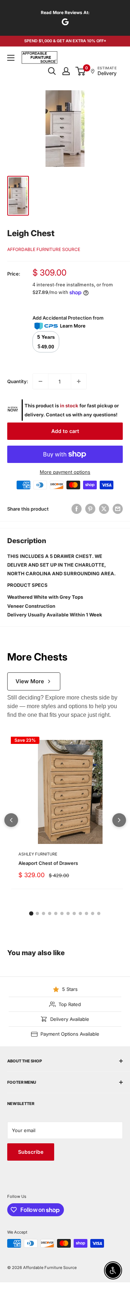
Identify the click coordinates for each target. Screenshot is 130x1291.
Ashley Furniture (37, 854)
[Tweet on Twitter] (104, 509)
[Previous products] (11, 820)
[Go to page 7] (68, 913)
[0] (80, 71)
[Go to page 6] (62, 913)
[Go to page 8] (74, 913)
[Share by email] (118, 509)
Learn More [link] (73, 326)
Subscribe (30, 1152)
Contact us (58, 414)
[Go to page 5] (55, 913)
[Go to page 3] (43, 913)
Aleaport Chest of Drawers (48, 863)
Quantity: (17, 381)
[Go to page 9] (80, 913)
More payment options (65, 472)
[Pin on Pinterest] (90, 509)
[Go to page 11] (92, 913)
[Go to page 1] (31, 913)
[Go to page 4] (49, 913)
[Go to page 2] (37, 913)
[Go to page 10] (86, 913)
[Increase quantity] (78, 381)
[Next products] (119, 820)
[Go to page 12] (98, 913)
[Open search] (52, 71)
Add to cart (65, 431)
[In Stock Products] (12, 410)
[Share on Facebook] (77, 509)
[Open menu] (10, 58)
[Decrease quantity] (40, 381)
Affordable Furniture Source (43, 249)
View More (30, 681)
